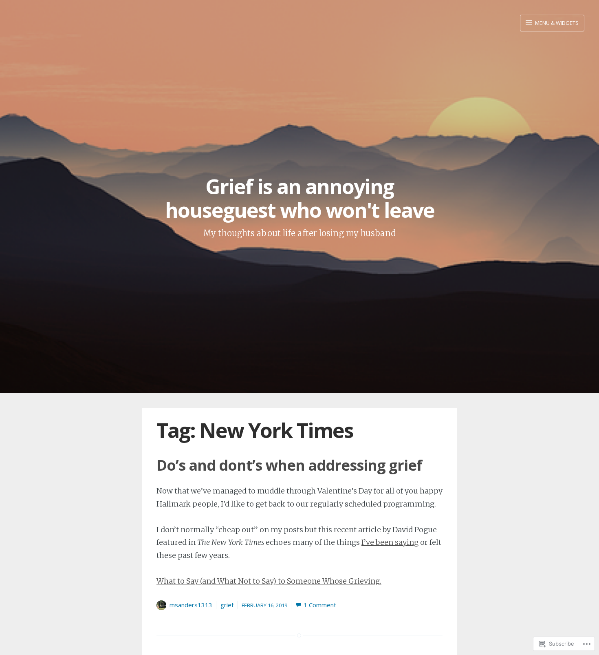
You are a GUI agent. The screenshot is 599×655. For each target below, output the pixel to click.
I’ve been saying (389, 542)
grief (226, 605)
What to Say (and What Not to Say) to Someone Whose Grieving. (268, 581)
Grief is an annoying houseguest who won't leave (299, 198)
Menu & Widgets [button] (556, 23)
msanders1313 (191, 605)
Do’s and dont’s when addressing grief (289, 465)
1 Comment (320, 605)
